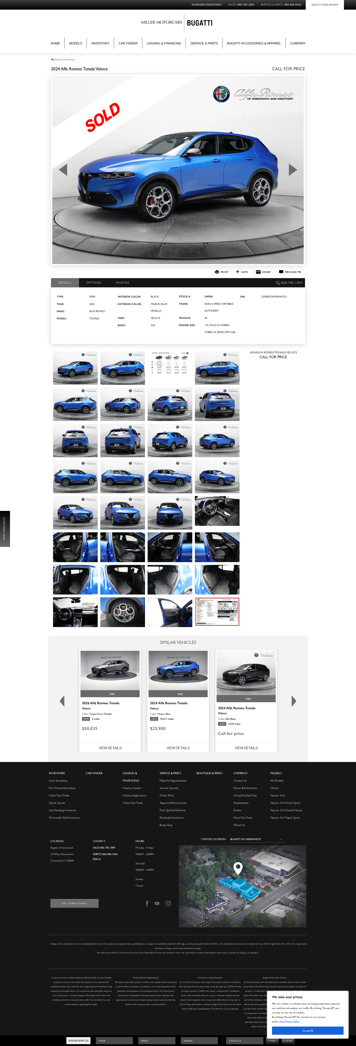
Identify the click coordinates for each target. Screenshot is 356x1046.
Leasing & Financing (164, 43)
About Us (239, 825)
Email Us (97, 858)
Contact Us (240, 780)
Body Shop (166, 825)
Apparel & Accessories (173, 802)
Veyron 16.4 (277, 795)
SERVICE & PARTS (170, 773)
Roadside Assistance (172, 817)
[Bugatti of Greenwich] (162, 23)
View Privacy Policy (289, 1021)
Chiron (274, 788)
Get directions (74, 903)
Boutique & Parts (209, 773)
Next (295, 701)
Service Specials (169, 788)
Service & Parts (204, 43)
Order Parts (167, 795)
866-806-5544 (110, 854)
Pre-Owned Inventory (62, 788)
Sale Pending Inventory (62, 810)
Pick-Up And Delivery (173, 810)
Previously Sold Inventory (64, 817)
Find (272, 1040)
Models (75, 43)
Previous (60, 701)
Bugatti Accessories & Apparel (254, 43)
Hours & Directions (245, 788)
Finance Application (134, 795)
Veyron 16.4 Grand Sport (285, 802)
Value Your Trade (59, 795)
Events (237, 810)
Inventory (100, 43)
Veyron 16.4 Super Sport (285, 817)
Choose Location (213, 839)
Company (298, 43)
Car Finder (128, 43)
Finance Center (132, 788)
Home (55, 43)
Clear (288, 1040)
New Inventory (58, 780)
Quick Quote (57, 802)
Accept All (308, 1030)
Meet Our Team (242, 817)
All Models (277, 780)
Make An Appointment (173, 780)
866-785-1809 (107, 847)
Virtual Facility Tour (245, 795)
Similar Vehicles (78, 1040)
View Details (110, 748)
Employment (240, 802)
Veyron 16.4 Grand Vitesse (286, 810)
